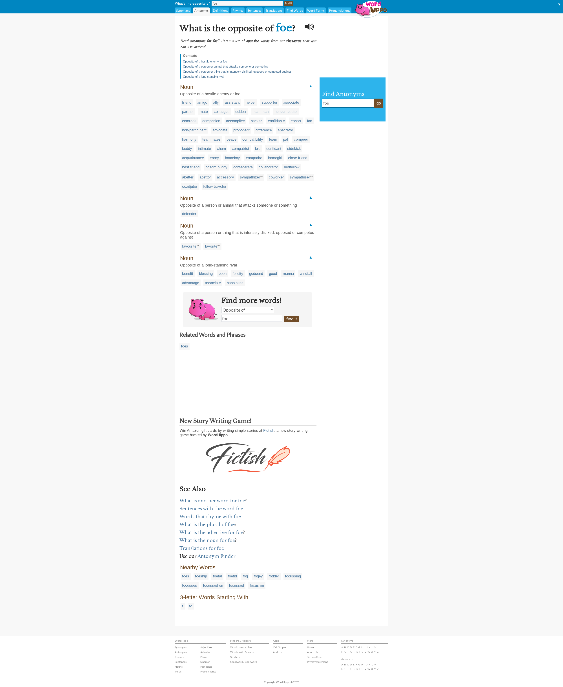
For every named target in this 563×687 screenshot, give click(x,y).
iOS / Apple (279, 647)
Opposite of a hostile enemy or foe (205, 61)
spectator (285, 130)
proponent (241, 130)
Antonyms (201, 10)
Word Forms (316, 10)
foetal (217, 576)
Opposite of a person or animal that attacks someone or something (225, 66)
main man (260, 112)
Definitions (220, 10)
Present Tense (208, 671)
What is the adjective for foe (211, 532)
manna (288, 274)
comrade (189, 121)
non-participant (194, 130)
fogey (258, 576)
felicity (237, 274)
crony (214, 158)
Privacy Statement (317, 661)
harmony (189, 139)
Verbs (178, 671)
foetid (232, 576)
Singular (205, 661)
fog (245, 576)
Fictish (268, 430)
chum (221, 149)
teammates (211, 139)
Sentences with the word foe (211, 508)
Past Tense (206, 666)
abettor (205, 177)
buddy (187, 149)
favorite (211, 246)
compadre (254, 158)
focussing (293, 576)
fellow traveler (214, 186)
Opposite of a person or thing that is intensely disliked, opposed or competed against (237, 71)
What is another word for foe (212, 500)
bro (257, 149)
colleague (221, 112)
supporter (269, 102)
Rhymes (237, 10)
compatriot (240, 149)
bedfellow (291, 167)
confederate (243, 167)
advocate (219, 130)
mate (204, 112)
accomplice (235, 121)
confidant (273, 149)
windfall (306, 274)
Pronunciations (339, 10)
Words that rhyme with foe (210, 516)
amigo (202, 102)
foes (184, 346)
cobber (241, 112)
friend (186, 102)
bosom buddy (216, 167)
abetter (188, 177)
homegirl (275, 158)
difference (264, 130)
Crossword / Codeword (243, 661)
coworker (276, 177)
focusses (189, 585)
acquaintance (193, 158)
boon (223, 274)
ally (216, 102)
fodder (274, 576)
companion (211, 121)
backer (256, 121)
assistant (232, 102)
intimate (204, 149)
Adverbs (205, 652)
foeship (201, 576)
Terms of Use (314, 657)
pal (285, 139)
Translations (274, 10)
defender (189, 214)
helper (251, 102)
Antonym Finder (216, 556)
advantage (190, 283)
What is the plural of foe (207, 524)
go (379, 103)
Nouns (179, 666)
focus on (257, 585)
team (273, 139)
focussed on (213, 585)
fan (309, 121)
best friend (190, 167)
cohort (296, 121)
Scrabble (235, 657)
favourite (189, 246)
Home (310, 647)
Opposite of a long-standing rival (203, 76)
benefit (187, 274)
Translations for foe (201, 548)
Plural (203, 657)
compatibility (252, 139)
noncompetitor (286, 112)
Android (278, 652)
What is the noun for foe (207, 540)
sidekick (294, 149)
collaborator (268, 167)
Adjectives (206, 647)
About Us (312, 652)
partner (188, 112)
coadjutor (189, 186)
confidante (276, 121)
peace (231, 139)
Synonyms (183, 10)
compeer (301, 139)
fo (190, 606)
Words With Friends (242, 652)
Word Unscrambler (241, 647)
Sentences (254, 10)
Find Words (295, 10)
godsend (256, 274)
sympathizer (250, 177)
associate (291, 102)
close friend (297, 158)
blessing (206, 274)
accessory (225, 177)
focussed (236, 585)
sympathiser (300, 177)
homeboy (232, 158)
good (273, 274)
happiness (235, 283)
